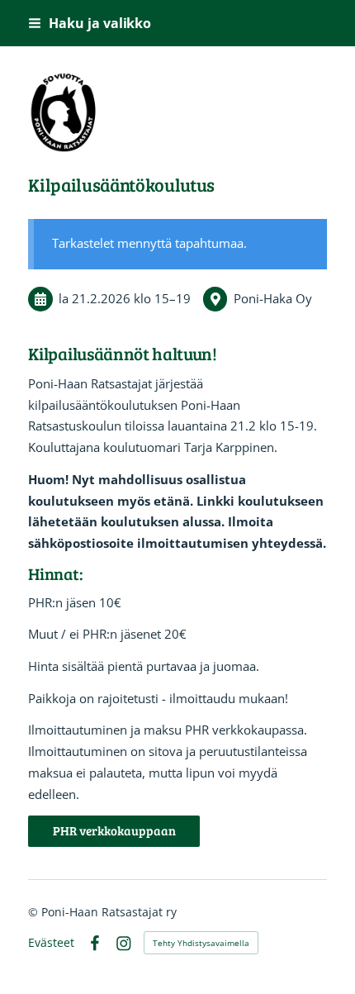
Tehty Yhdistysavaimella (201, 943)
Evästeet (51, 943)
